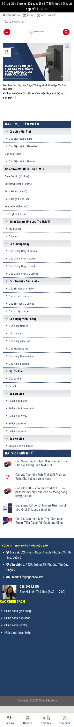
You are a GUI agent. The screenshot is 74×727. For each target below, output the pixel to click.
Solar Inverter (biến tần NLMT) (24, 169)
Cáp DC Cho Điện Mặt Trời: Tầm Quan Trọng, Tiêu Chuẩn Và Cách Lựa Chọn (39, 521)
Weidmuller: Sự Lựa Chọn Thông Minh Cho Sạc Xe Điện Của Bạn (35, 86)
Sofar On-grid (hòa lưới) (17, 198)
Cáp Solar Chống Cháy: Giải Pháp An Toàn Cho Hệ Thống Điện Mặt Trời (41, 463)
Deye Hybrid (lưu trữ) (16, 214)
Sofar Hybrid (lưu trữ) (16, 191)
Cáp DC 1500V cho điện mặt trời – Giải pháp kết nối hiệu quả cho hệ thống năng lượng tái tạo (41, 492)
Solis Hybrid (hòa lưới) (16, 206)
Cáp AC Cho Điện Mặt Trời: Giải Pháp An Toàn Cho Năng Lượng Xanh (40, 477)
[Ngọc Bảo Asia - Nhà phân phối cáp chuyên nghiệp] (37, 32)
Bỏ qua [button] (43, 9)
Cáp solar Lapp (13, 153)
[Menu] (6, 32)
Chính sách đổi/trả (16, 625)
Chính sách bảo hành (17, 618)
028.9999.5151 (29, 587)
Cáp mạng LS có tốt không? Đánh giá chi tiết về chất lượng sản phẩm (41, 507)
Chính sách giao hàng (17, 611)
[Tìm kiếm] (66, 32)
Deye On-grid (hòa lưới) (17, 176)
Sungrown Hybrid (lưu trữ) (18, 183)
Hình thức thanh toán (17, 633)
